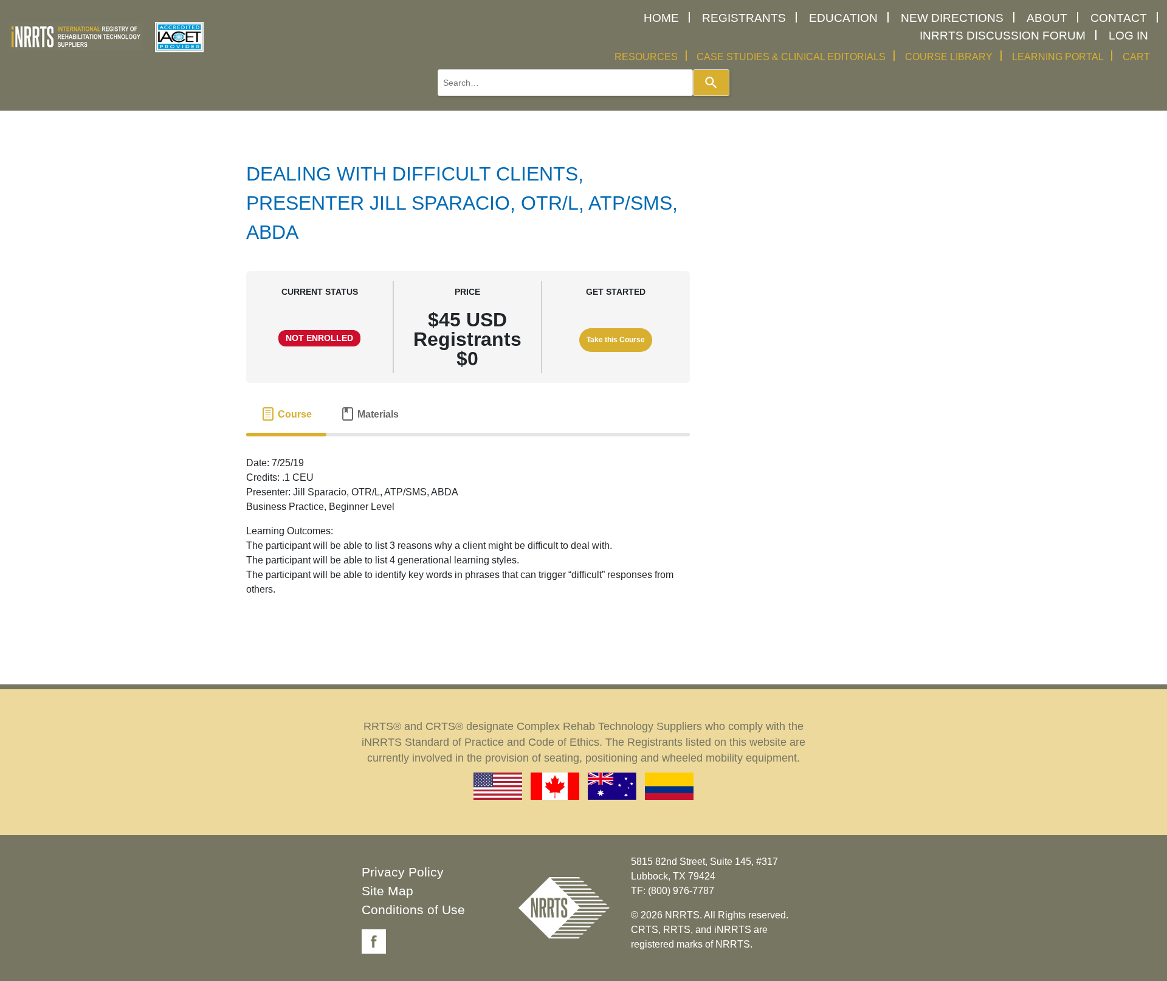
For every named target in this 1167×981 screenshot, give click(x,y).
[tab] (286, 414)
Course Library (949, 57)
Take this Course (616, 340)
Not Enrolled (319, 338)
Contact (1118, 18)
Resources (646, 57)
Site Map (387, 891)
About (1047, 18)
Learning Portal (1058, 57)
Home (661, 18)
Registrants (744, 18)
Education (843, 18)
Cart (1136, 57)
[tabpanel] (468, 531)
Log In (1128, 35)
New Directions (952, 18)
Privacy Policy (403, 872)
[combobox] (565, 82)
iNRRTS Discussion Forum (1003, 35)
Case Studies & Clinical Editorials (791, 57)
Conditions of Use (413, 910)
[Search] (711, 82)
